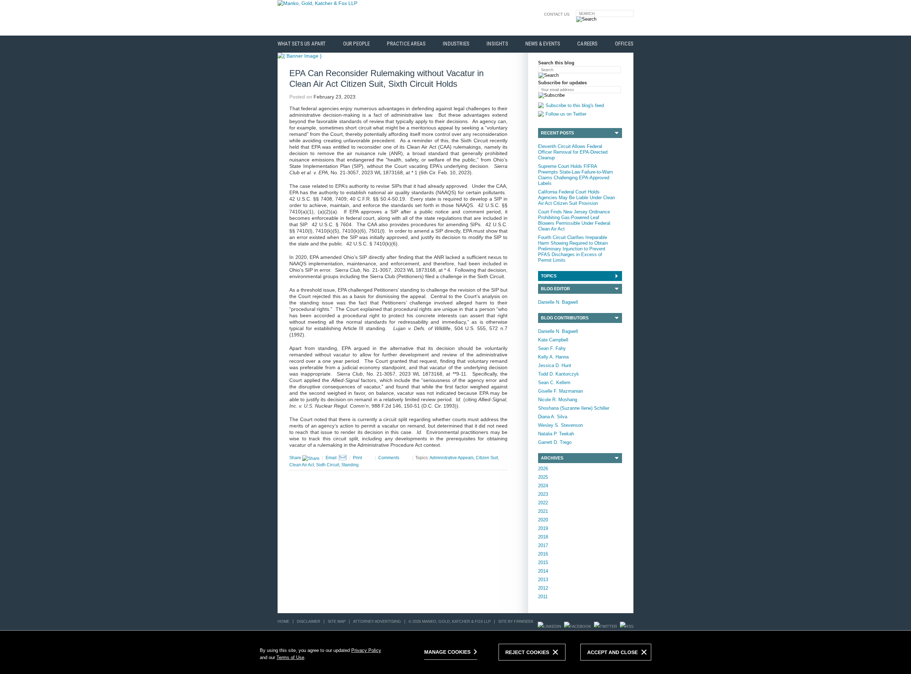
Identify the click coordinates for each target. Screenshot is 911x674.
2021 (543, 511)
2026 (543, 468)
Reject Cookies (527, 652)
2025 (543, 477)
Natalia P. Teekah (556, 433)
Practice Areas (406, 44)
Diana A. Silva (552, 416)
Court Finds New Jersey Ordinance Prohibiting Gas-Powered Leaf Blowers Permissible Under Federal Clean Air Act (574, 220)
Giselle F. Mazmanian (560, 391)
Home (283, 621)
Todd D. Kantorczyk (558, 374)
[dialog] (455, 652)
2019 (543, 528)
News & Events (542, 44)
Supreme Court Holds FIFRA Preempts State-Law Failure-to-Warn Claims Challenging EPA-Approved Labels (575, 175)
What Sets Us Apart (302, 44)
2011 (543, 596)
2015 (543, 562)
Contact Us (556, 14)
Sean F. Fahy (552, 348)
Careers (587, 44)
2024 (543, 485)
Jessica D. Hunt (554, 365)
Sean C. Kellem (554, 382)
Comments (388, 457)
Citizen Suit (487, 457)
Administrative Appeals (452, 457)
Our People (356, 44)
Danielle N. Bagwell (558, 302)
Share (295, 457)
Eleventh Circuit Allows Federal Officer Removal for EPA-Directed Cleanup (572, 152)
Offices (624, 44)
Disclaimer (308, 621)
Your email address (557, 89)
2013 (543, 579)
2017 (543, 545)
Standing (350, 464)
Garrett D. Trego (555, 442)
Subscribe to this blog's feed (575, 105)
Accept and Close (612, 652)
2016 (543, 554)
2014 (543, 571)
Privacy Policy (366, 650)
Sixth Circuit (327, 464)
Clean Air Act (301, 464)
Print (357, 457)
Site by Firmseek (515, 621)
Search (587, 13)
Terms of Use (290, 657)
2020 (543, 519)
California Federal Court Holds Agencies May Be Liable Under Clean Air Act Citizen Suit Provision (576, 197)
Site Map (337, 621)
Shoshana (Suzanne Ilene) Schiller (573, 408)
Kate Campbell (553, 340)
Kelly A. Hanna (553, 357)
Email (331, 457)
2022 (543, 502)
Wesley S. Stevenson (560, 425)
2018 (543, 537)
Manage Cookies (447, 652)
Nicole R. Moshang (557, 399)
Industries (456, 44)
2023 (543, 494)
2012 (543, 588)
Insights (497, 44)
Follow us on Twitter (566, 114)
